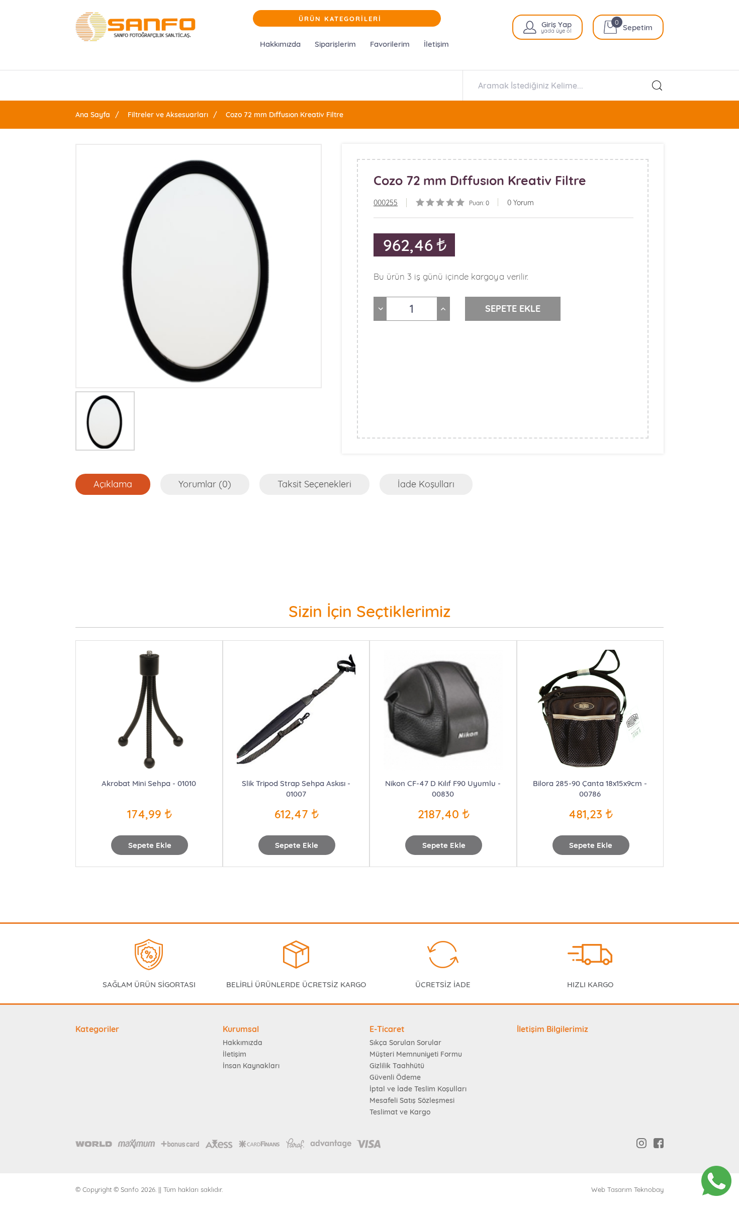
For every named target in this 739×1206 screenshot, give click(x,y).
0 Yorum (520, 202)
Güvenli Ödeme (395, 1077)
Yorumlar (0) (204, 484)
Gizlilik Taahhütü (396, 1065)
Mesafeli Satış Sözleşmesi (411, 1100)
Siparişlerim (335, 44)
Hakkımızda (280, 44)
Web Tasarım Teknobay (627, 1189)
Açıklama (113, 484)
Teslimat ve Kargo (399, 1111)
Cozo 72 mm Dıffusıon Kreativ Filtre (284, 114)
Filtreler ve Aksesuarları (168, 114)
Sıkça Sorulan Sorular (405, 1042)
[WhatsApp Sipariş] (716, 1181)
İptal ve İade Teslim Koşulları (418, 1088)
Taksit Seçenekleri (314, 484)
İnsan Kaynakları (251, 1065)
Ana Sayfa (92, 114)
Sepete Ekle (149, 845)
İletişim (436, 44)
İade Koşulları (426, 484)
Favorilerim (390, 44)
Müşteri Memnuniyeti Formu (415, 1054)
